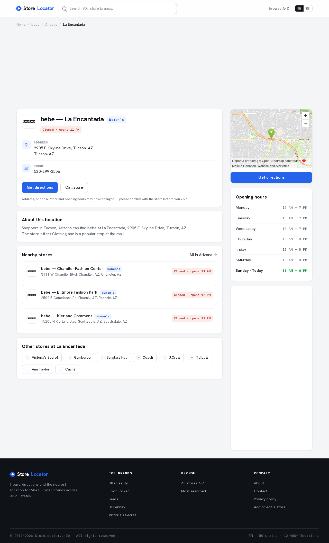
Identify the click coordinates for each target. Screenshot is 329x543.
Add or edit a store (270, 507)
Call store (74, 187)
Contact (260, 491)
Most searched (193, 491)
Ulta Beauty (118, 483)
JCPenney (117, 507)
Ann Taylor (40, 369)
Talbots (202, 357)
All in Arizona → (203, 254)
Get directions (40, 187)
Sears (113, 499)
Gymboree (82, 357)
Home (21, 24)
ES (308, 8)
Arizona (51, 24)
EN (299, 8)
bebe (35, 24)
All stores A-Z (192, 483)
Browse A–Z (279, 8)
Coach (148, 357)
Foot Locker (119, 491)
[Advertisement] (164, 66)
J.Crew (174, 357)
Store (38, 8)
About (259, 483)
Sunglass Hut (117, 357)
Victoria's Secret (45, 357)
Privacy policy (265, 499)
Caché (70, 369)
